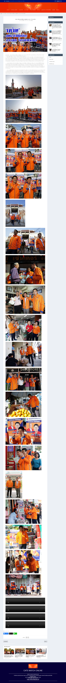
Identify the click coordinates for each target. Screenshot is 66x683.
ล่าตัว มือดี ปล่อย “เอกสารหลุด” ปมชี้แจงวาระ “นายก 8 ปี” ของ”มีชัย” (30, 656)
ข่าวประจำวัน (21, 9)
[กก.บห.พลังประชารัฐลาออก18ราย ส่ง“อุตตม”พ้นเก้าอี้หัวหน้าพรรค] (41, 651)
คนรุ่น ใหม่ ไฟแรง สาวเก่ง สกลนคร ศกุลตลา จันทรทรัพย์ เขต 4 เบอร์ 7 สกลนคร (8, 656)
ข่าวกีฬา (57, 51)
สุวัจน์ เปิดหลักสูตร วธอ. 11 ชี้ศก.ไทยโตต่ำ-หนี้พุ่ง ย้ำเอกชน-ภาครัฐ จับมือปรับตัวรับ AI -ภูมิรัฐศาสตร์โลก (57, 38)
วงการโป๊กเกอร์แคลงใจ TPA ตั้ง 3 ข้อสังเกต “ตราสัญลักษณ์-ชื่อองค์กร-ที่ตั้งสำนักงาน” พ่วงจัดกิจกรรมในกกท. (56, 45)
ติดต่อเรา (57, 9)
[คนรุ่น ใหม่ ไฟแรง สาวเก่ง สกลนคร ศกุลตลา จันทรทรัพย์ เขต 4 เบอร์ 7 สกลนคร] (9, 651)
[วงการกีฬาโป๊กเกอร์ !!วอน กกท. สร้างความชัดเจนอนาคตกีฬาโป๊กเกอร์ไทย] (50, 50)
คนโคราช (38, 9)
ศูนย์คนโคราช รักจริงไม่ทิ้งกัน (46, 9)
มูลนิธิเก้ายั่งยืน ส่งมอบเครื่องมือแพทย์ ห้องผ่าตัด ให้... (17, 1)
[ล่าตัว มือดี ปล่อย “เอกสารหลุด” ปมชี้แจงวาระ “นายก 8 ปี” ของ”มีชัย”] (31, 651)
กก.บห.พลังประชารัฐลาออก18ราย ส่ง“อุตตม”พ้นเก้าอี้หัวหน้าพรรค (41, 656)
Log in (50, 57)
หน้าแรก (8, 9)
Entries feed (51, 59)
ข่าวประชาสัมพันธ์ (33, 9)
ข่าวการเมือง (26, 9)
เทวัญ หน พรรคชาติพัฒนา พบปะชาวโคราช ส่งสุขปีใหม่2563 (19, 656)
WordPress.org (51, 63)
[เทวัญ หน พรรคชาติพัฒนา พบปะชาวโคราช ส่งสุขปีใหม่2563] (20, 651)
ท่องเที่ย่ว (53, 9)
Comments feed (51, 61)
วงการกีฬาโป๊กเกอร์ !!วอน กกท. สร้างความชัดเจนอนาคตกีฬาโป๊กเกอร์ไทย (56, 50)
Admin (23, 20)
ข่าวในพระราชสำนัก (14, 9)
